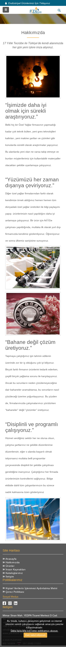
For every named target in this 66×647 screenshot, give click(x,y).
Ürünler (9, 565)
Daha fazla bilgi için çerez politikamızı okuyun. (34, 630)
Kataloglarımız (14, 573)
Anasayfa (11, 558)
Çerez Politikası (14, 591)
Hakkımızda (12, 562)
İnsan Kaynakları (15, 569)
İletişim (9, 576)
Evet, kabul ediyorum (35, 635)
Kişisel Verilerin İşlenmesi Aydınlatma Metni (31, 588)
